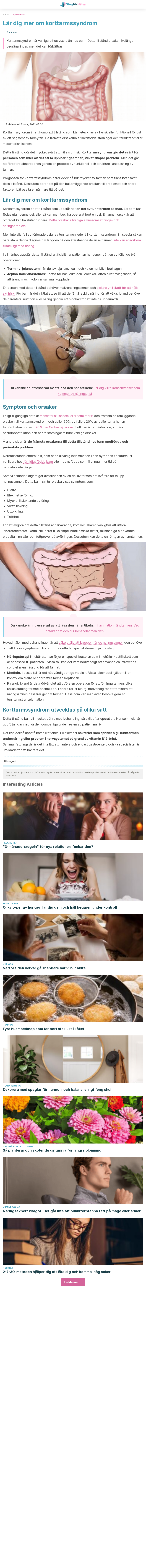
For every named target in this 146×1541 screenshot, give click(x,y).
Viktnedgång (11, 1207)
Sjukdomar (18, 14)
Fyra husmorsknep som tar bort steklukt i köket (43, 1029)
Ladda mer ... (73, 1282)
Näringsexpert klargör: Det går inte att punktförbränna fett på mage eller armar (72, 1211)
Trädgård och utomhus (18, 1146)
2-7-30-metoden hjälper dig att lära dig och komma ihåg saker (57, 1272)
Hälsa (6, 14)
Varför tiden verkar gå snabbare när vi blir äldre (44, 968)
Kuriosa (8, 964)
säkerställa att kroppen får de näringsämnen (91, 642)
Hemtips (8, 1025)
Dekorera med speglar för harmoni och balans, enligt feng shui (57, 1089)
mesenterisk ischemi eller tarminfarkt (66, 416)
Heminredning (12, 1085)
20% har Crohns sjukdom (54, 427)
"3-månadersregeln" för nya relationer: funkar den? (48, 846)
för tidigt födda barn (38, 461)
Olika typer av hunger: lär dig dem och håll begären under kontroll (60, 907)
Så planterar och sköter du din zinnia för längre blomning (52, 1150)
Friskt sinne (11, 903)
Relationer (10, 842)
